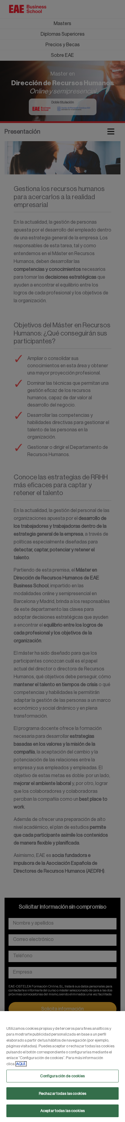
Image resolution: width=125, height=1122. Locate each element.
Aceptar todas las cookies (62, 1111)
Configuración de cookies (62, 1076)
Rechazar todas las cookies (62, 1093)
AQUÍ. (21, 1064)
